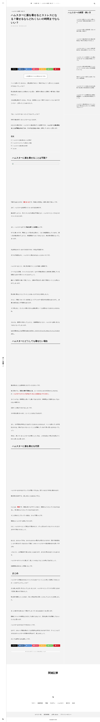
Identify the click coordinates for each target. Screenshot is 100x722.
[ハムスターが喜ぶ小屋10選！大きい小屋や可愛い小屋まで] (72, 30)
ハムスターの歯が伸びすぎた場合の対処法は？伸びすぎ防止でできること (86, 39)
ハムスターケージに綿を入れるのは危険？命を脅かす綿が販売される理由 (86, 87)
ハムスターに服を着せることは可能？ (22, 140)
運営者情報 (46, 714)
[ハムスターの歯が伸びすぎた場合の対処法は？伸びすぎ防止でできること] (72, 40)
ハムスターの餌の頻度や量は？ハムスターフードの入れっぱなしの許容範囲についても (86, 68)
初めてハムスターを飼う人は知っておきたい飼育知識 (86, 77)
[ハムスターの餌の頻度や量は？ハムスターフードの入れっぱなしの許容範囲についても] (72, 68)
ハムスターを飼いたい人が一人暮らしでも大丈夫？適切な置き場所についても (86, 21)
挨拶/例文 (40, 703)
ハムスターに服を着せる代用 (20, 145)
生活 (73, 703)
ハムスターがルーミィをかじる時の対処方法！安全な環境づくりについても (86, 49)
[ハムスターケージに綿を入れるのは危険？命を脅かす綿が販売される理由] (72, 87)
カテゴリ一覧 (38, 714)
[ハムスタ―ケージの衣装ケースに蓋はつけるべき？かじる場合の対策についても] (72, 59)
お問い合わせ (55, 714)
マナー (33, 703)
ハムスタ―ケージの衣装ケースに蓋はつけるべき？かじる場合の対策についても (86, 58)
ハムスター (61, 703)
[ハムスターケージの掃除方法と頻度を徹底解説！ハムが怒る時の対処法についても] (72, 96)
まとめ (14, 148)
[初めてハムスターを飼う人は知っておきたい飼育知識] (72, 77)
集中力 (68, 703)
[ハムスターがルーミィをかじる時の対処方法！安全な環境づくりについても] (72, 49)
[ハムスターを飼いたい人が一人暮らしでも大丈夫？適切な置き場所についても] (72, 21)
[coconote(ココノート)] (18, 3)
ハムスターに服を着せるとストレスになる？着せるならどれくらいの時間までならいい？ (86, 106)
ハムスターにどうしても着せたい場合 (22, 143)
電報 (46, 703)
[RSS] (3, 719)
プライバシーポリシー (65, 714)
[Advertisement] (81, 183)
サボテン (52, 703)
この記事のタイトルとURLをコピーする (35, 76)
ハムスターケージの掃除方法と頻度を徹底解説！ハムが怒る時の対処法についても (86, 96)
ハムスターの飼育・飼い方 (79, 12)
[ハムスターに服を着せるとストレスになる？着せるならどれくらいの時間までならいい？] (72, 106)
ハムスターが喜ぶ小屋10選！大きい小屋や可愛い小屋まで (86, 30)
